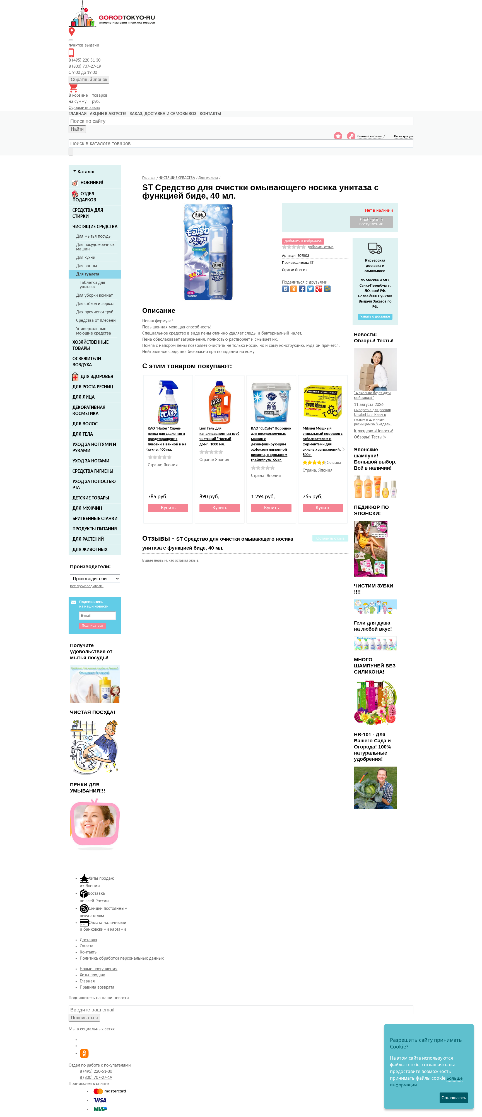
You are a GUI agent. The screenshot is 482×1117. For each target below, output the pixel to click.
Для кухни (85, 257)
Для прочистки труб (95, 312)
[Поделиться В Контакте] (285, 289)
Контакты (89, 952)
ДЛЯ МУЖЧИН (87, 508)
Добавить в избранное (303, 241)
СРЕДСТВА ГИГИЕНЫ (93, 471)
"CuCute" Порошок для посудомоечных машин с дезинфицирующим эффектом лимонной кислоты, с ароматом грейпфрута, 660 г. (271, 444)
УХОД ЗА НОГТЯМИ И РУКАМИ (94, 447)
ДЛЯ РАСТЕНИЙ (88, 539)
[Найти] (71, 151)
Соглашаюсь (454, 1097)
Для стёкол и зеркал (95, 304)
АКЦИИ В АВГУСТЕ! (108, 114)
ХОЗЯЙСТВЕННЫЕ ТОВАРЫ (91, 345)
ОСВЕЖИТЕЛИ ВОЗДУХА (87, 362)
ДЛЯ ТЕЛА (83, 434)
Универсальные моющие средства (93, 331)
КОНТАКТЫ (210, 114)
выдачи (84, 45)
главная (77, 114)
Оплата (86, 946)
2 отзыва (334, 463)
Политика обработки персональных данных (122, 958)
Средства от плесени (96, 320)
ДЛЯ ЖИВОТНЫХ (90, 549)
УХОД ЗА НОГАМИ (91, 461)
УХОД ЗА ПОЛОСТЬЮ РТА (94, 484)
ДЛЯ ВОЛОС (85, 424)
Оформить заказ (84, 108)
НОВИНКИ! (92, 183)
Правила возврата (97, 987)
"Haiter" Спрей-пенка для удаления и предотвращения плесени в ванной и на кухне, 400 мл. (167, 439)
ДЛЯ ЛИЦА (84, 397)
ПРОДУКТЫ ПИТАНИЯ (95, 529)
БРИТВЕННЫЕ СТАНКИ (95, 518)
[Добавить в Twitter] (310, 289)
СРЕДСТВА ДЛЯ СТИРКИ (88, 213)
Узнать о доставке (375, 316)
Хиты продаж (92, 975)
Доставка (88, 940)
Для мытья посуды (94, 236)
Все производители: (86, 586)
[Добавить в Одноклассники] (293, 289)
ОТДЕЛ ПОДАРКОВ (84, 197)
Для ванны (86, 266)
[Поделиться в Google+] (318, 289)
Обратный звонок (89, 79)
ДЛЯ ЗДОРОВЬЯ (97, 376)
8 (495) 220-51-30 (96, 1071)
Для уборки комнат (94, 295)
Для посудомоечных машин (95, 247)
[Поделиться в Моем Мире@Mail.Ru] (327, 289)
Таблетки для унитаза (92, 285)
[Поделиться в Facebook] (302, 289)
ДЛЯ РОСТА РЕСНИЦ (93, 387)
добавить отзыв (321, 247)
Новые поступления (98, 969)
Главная (87, 981)
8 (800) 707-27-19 (96, 1077)
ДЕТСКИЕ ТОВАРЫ (91, 498)
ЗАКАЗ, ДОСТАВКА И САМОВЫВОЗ (163, 114)
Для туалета (87, 274)
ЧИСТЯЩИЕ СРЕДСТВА (95, 227)
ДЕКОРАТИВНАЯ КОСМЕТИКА (89, 410)
